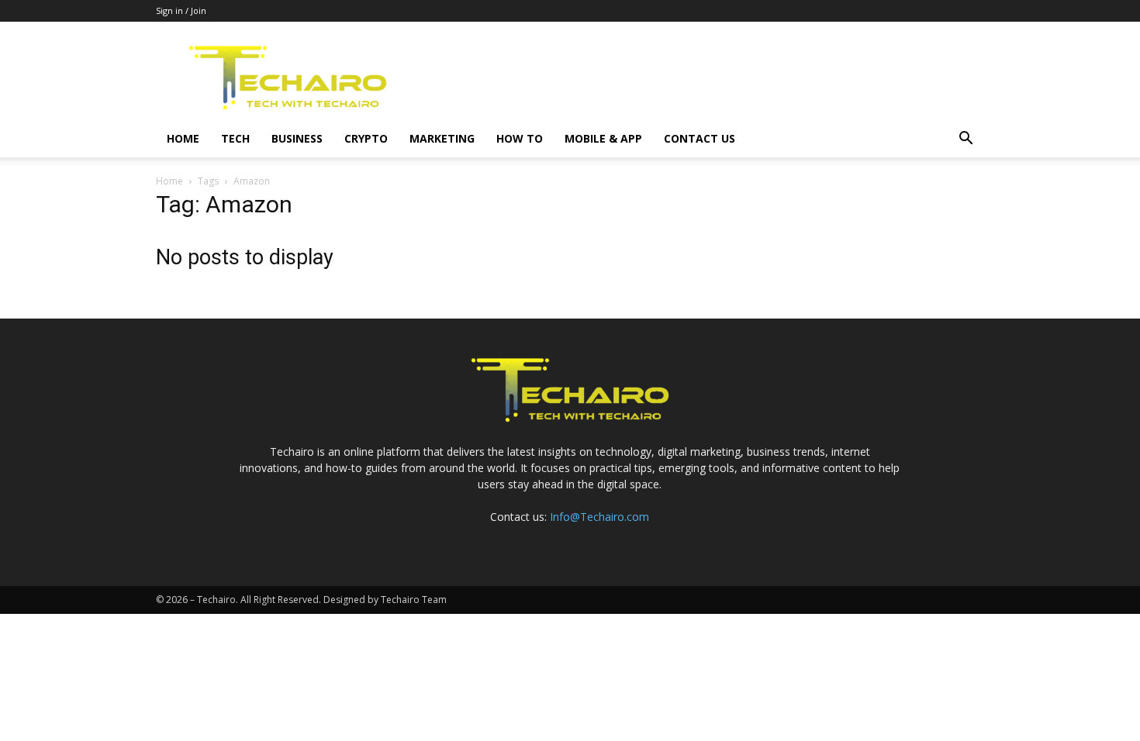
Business (297, 138)
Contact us (699, 138)
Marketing (442, 138)
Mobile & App (603, 138)
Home (183, 138)
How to (519, 138)
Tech (235, 138)
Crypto (366, 138)
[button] (965, 140)
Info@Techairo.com (599, 516)
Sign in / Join (181, 10)
